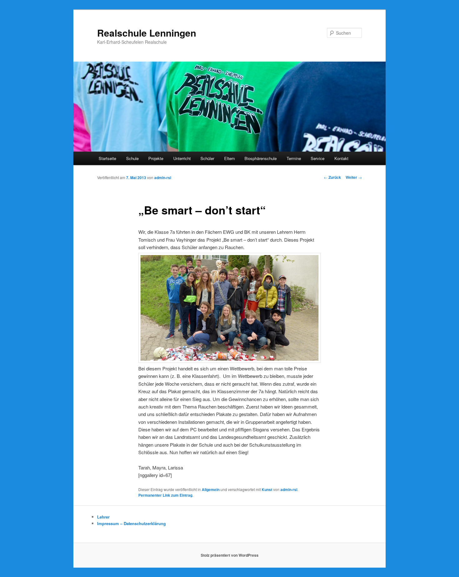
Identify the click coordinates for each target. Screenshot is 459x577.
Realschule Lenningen (146, 32)
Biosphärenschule (260, 158)
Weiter (354, 177)
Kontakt (341, 158)
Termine (294, 158)
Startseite (107, 158)
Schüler (207, 158)
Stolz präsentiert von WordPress (230, 555)
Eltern (229, 158)
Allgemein (211, 489)
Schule (132, 158)
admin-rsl (162, 177)
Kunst (267, 489)
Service (317, 158)
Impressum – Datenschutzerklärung (131, 523)
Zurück (332, 177)
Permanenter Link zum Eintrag (165, 495)
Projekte (155, 158)
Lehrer (103, 517)
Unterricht (182, 158)
